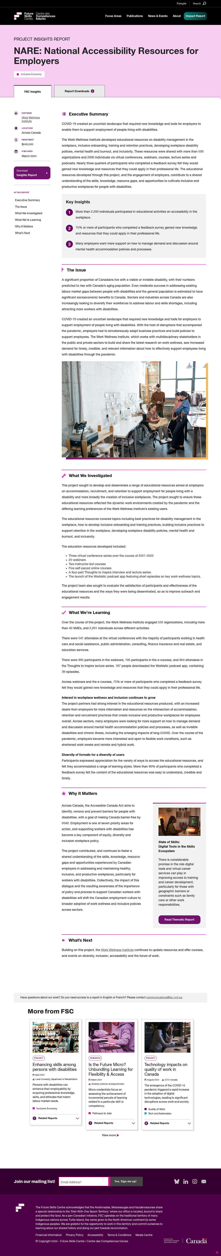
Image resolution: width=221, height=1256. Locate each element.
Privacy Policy (74, 1235)
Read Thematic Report (179, 919)
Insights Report (27, 173)
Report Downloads (79, 91)
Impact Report (195, 16)
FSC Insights (32, 91)
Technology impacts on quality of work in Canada (166, 1070)
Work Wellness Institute (117, 950)
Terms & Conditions (119, 1235)
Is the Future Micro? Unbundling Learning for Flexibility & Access (111, 1070)
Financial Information (49, 1235)
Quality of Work (156, 1109)
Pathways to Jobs (102, 1113)
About (177, 16)
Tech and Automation (159, 1113)
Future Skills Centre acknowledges (62, 1207)
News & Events (158, 16)
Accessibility (95, 1235)
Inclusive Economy (31, 74)
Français (181, 3)
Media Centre (144, 1235)
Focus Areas (113, 16)
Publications (135, 16)
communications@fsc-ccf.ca (164, 997)
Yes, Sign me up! (125, 1181)
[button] (216, 1252)
